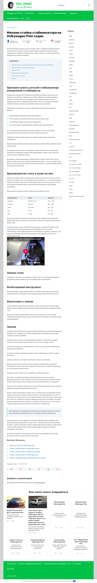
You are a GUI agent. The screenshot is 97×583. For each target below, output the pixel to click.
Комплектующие (60, 13)
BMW (70, 36)
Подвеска (72, 121)
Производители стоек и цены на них (23, 67)
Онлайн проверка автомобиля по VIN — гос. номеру (62, 564)
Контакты (61, 5)
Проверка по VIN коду (15, 13)
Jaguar (71, 50)
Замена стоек (16, 70)
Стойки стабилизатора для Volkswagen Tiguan (24, 452)
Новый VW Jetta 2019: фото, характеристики (15, 511)
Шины (71, 193)
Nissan (71, 65)
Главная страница (12, 27)
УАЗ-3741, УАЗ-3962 (75, 175)
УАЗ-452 (71, 178)
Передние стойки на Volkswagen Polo (22, 445)
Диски (71, 104)
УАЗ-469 (71, 182)
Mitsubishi (72, 61)
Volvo (70, 86)
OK (74, 581)
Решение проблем (44, 13)
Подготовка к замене (18, 76)
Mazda (71, 54)
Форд (70, 186)
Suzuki (71, 75)
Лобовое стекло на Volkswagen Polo (16, 541)
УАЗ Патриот (73, 161)
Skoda (70, 72)
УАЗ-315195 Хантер (74, 168)
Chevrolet (71, 40)
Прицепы (73, 13)
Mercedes (71, 57)
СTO (22, 18)
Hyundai (71, 47)
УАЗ (70, 157)
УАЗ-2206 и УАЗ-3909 (75, 164)
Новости (71, 114)
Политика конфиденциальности (30, 564)
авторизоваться (40, 482)
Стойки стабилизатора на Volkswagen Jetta (23, 455)
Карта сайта (11, 564)
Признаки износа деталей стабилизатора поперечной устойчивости (33, 65)
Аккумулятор (73, 93)
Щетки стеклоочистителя (76, 196)
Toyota (71, 79)
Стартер (71, 146)
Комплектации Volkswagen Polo (81, 503)
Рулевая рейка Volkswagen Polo (59, 541)
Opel (70, 68)
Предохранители (74, 125)
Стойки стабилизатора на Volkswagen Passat (24, 448)
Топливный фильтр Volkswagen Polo (38, 541)
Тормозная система (75, 153)
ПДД (27, 18)
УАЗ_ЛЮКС (24, 4)
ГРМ (70, 100)
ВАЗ (70, 97)
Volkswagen (72, 82)
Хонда (71, 189)
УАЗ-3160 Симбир (74, 171)
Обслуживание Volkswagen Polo (59, 503)
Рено (70, 136)
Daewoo (71, 43)
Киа (70, 107)
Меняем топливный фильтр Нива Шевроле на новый (27, 458)
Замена (14, 78)
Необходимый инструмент (20, 73)
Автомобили (29, 13)
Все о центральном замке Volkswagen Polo (81, 541)
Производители (12, 18)
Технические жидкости (76, 150)
